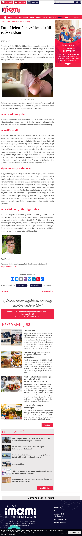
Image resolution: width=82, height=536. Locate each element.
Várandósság (25, 22)
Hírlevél (9, 2)
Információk (23, 17)
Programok (12, 17)
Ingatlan (75, 17)
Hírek (32, 17)
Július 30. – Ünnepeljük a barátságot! (34, 406)
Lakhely (35, 2)
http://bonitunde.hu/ (9, 266)
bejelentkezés (36, 285)
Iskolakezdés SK (31, 330)
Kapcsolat (58, 508)
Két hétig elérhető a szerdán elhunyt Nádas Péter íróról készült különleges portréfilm (32, 439)
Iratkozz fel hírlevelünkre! (27, 316)
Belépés (22, 2)
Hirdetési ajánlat (60, 519)
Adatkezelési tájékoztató (59, 515)
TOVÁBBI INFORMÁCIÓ (8, 534)
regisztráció (21, 285)
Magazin (52, 17)
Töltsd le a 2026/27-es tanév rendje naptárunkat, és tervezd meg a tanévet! (32, 472)
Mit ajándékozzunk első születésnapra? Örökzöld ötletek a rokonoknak (32, 480)
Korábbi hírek (45, 488)
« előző (5, 291)
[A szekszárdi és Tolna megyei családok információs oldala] (11, 9)
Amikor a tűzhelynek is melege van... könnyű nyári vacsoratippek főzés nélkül (37, 379)
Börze (45, 17)
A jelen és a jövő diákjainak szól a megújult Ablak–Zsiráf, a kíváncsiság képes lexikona (32, 456)
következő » (47, 291)
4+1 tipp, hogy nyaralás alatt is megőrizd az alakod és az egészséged (37, 354)
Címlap (4, 17)
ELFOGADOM (74, 532)
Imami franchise (60, 522)
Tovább (47, 425)
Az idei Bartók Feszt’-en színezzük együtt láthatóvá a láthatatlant (28, 448)
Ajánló (38, 17)
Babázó (60, 17)
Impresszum (58, 511)
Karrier (68, 17)
